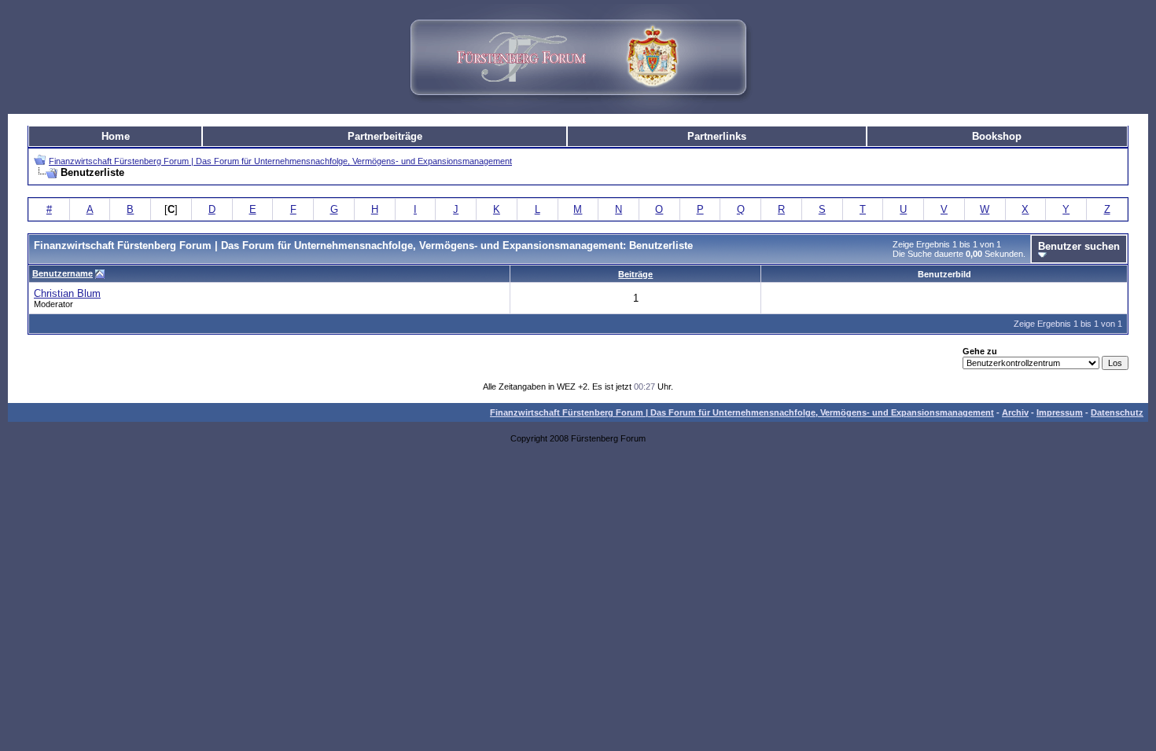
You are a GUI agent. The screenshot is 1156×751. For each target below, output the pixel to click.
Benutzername (62, 273)
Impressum (1059, 412)
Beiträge (635, 274)
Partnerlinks (716, 136)
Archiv (1015, 412)
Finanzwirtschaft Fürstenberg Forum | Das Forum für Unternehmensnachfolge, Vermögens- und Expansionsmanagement (280, 161)
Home (115, 136)
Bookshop (997, 136)
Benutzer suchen (1079, 246)
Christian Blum (67, 293)
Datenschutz (1117, 412)
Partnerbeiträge (385, 136)
